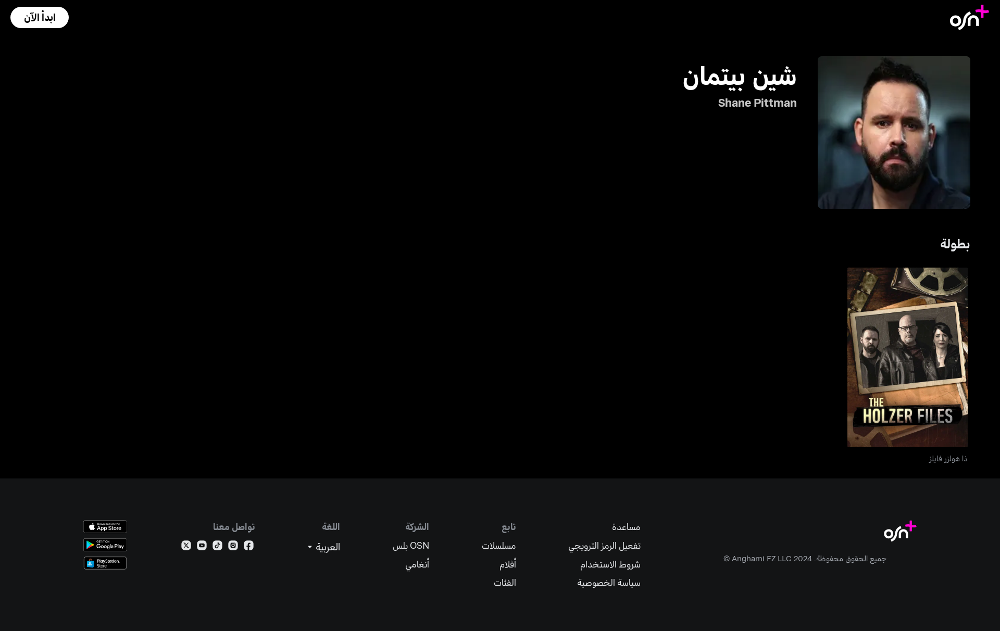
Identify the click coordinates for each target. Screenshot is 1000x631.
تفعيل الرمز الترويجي (604, 545)
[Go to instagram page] (233, 547)
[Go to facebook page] (248, 547)
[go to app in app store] (105, 526)
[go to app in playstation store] (105, 563)
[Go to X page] (186, 547)
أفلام (507, 564)
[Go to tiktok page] (217, 547)
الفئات (505, 582)
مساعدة (626, 526)
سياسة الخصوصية (609, 582)
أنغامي (417, 564)
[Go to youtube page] (201, 547)
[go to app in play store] (105, 544)
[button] (39, 17)
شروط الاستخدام (610, 564)
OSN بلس (411, 545)
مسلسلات (499, 545)
